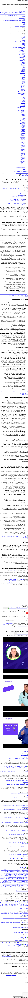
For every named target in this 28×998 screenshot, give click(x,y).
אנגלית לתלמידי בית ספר (18, 907)
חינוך (24, 19)
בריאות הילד (19, 173)
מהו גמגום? (22, 193)
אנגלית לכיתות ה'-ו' (23, 904)
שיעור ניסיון (25, 901)
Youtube (17, 26)
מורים (23, 22)
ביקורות (22, 891)
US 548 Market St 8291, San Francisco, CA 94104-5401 (14, 922)
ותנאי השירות (21, 626)
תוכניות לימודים (11, 901)
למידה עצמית (23, 916)
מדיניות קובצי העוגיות (6, 956)
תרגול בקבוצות (20, 902)
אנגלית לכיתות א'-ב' (12, 902)
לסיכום (23, 204)
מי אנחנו (26, 891)
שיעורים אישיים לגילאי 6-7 (6, 12)
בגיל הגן (5, 20)
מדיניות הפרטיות (9, 623)
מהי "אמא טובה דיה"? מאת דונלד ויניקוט (18, 758)
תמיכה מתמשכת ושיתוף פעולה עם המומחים (15, 202)
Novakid (26, 173)
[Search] (24, 29)
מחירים (19, 891)
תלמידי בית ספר (14, 20)
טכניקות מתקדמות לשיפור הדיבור (17, 199)
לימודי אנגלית (8, 905)
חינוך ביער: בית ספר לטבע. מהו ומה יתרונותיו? (17, 784)
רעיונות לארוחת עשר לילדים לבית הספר (19, 846)
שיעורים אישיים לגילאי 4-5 (19, 12)
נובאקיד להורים (24, 755)
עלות (24, 23)
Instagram (25, 944)
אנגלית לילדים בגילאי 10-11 (13, 913)
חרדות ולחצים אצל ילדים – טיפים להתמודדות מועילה (16, 809)
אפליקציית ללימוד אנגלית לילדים (10, 918)
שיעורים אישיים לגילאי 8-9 (19, 14)
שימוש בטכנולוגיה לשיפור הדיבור (17, 200)
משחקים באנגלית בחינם (22, 918)
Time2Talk (3, 15)
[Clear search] (10, 27)
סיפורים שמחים (24, 768)
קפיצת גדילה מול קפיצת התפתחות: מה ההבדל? (17, 834)
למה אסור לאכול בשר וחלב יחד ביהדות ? (19, 858)
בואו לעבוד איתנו (22, 938)
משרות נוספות (18, 940)
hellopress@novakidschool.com (20, 927)
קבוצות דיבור (22, 18)
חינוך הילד (25, 782)
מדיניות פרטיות (24, 945)
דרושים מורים (25, 940)
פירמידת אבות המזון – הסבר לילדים (20, 797)
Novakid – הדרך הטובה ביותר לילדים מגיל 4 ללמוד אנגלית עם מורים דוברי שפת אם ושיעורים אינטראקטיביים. (14, 899)
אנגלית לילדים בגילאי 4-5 (22, 912)
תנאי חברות (18, 945)
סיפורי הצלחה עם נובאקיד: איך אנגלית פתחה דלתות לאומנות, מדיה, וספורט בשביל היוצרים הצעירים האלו (14, 772)
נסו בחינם (26, 751)
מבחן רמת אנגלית (19, 901)
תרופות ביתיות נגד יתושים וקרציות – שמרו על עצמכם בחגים (14, 822)
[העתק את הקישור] (6, 608)
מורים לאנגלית (22, 908)
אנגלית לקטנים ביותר (15, 905)
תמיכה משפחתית (21, 197)
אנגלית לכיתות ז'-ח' (14, 904)
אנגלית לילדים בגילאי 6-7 (11, 912)
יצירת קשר (23, 920)
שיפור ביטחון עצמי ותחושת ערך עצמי (16, 203)
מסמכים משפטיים (12, 945)
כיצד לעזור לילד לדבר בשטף (18, 196)
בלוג (24, 24)
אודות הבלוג (22, 26)
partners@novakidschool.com (21, 932)
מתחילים (9, 20)
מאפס (20, 20)
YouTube (17, 943)
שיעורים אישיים (21, 11)
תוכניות (23, 20)
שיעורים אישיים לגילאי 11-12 (17, 15)
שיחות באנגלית (6, 904)
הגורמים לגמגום (21, 195)
